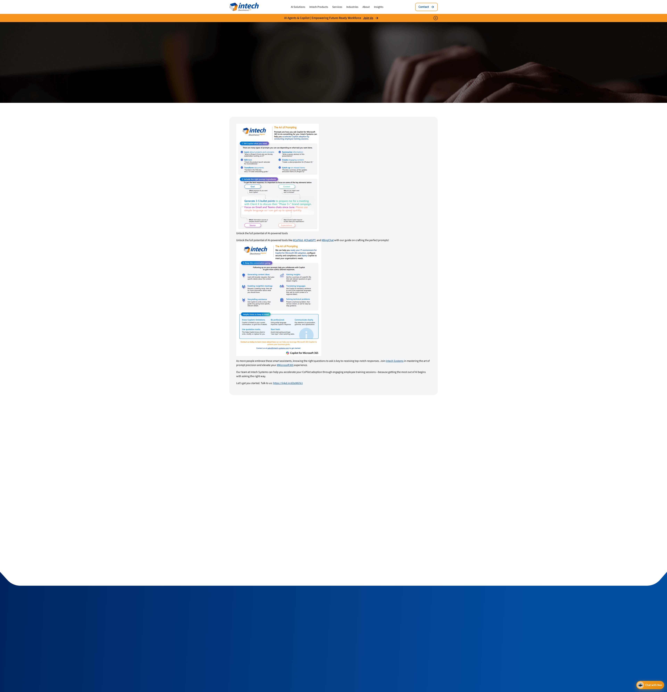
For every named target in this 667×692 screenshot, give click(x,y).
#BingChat (328, 240)
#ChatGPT (309, 240)
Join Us (368, 18)
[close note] (436, 18)
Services (337, 7)
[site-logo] (244, 7)
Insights (378, 7)
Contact (423, 7)
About (366, 7)
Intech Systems (395, 361)
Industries (352, 7)
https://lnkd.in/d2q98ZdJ (288, 383)
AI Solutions (298, 7)
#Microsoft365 (285, 365)
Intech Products (318, 7)
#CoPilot (298, 240)
